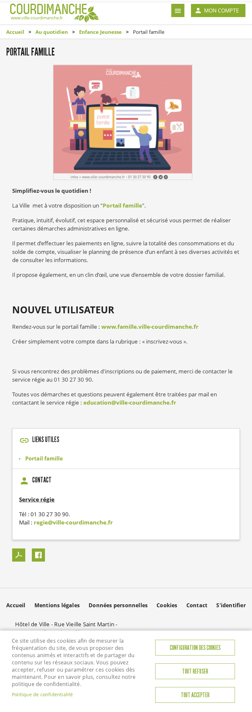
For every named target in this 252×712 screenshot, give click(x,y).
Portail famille (122, 205)
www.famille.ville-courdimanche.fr (150, 326)
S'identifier (230, 605)
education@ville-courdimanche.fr (129, 402)
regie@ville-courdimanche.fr (73, 522)
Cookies (167, 605)
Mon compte (221, 10)
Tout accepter (195, 695)
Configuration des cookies (195, 648)
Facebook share (38, 555)
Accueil (15, 32)
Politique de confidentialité (42, 694)
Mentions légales (57, 605)
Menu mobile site (177, 10)
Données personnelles (118, 605)
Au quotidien (51, 32)
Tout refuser (195, 671)
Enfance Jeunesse (100, 32)
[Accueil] (54, 12)
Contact (196, 605)
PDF (18, 555)
